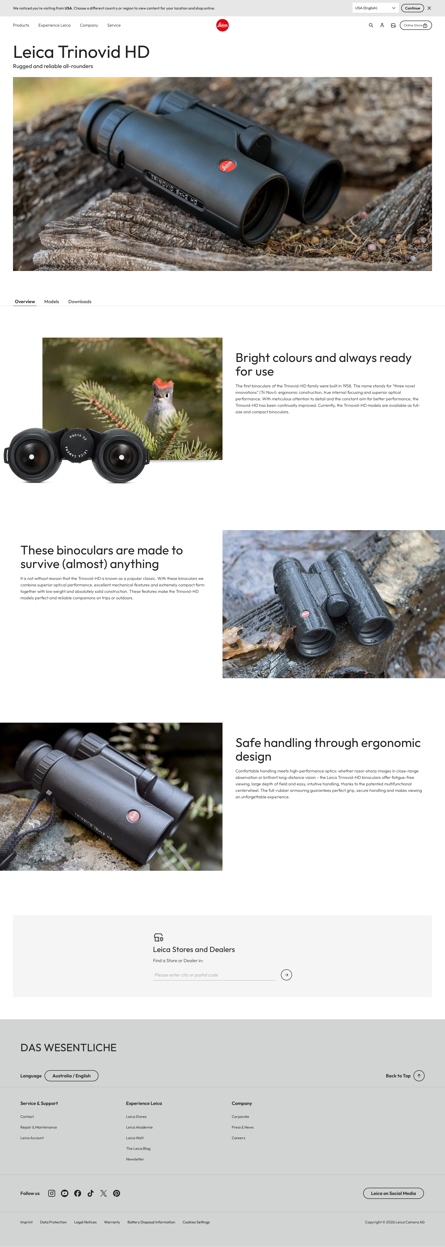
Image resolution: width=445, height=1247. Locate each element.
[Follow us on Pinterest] (116, 1193)
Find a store (393, 25)
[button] (419, 1075)
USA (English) (366, 8)
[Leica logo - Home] (222, 25)
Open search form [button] (371, 25)
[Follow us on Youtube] (64, 1193)
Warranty (112, 1222)
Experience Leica (54, 25)
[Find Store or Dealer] (286, 974)
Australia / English (71, 1076)
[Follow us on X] (103, 1193)
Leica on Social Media (393, 1193)
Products (21, 25)
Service (114, 25)
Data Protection (53, 1222)
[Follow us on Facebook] (77, 1193)
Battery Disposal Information (151, 1222)
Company (89, 25)
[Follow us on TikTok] (90, 1193)
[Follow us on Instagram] (51, 1193)
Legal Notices (85, 1222)
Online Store (413, 25)
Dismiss (429, 8)
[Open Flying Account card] (382, 25)
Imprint (26, 1222)
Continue (412, 8)
